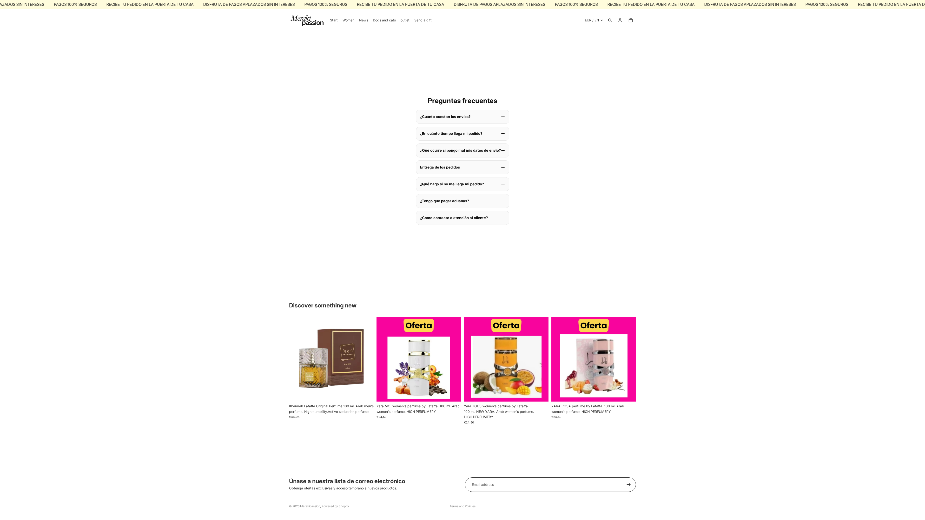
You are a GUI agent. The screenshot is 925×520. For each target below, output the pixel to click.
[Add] (366, 394)
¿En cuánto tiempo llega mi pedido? (451, 133)
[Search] (610, 20)
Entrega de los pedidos (440, 167)
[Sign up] (629, 485)
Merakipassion (310, 506)
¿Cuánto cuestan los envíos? (445, 116)
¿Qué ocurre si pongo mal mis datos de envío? (460, 150)
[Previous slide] (384, 359)
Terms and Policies (463, 506)
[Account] (620, 20)
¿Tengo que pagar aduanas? (444, 201)
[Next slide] (454, 359)
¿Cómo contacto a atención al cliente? (454, 217)
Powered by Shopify (335, 506)
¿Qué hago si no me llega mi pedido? (452, 184)
